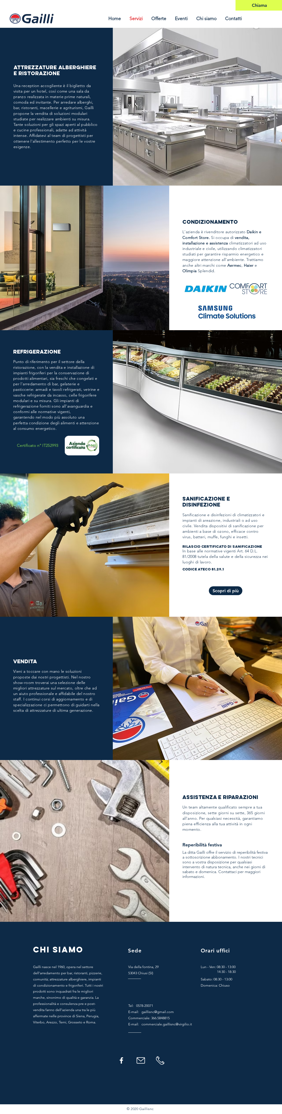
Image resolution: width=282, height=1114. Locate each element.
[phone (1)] (160, 1060)
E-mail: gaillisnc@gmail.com (151, 1012)
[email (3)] (141, 1060)
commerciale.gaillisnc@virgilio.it (166, 1024)
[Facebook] (121, 1060)
